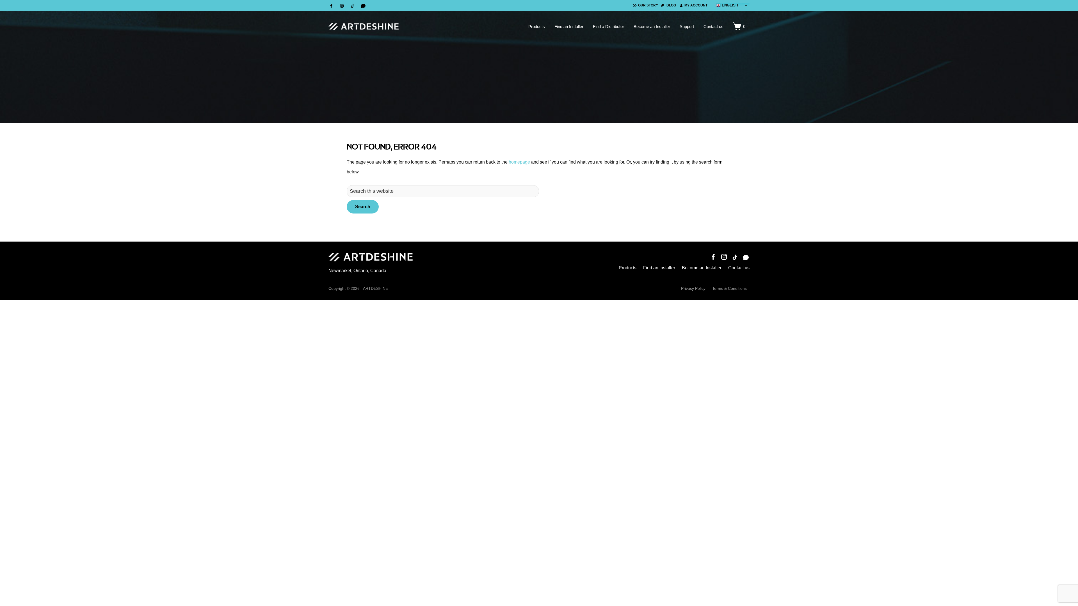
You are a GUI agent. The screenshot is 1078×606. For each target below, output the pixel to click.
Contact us (739, 267)
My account (695, 5)
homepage (519, 162)
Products (627, 267)
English (729, 5)
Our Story (648, 5)
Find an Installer (659, 267)
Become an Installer (701, 267)
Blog (671, 5)
